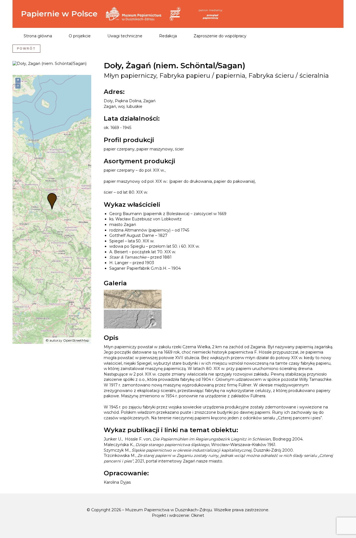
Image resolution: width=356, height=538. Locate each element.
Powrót (26, 48)
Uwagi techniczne (124, 35)
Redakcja (168, 35)
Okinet (197, 515)
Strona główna (38, 35)
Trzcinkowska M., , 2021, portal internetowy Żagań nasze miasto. (218, 458)
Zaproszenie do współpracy (220, 35)
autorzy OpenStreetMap (69, 340)
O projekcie (80, 35)
